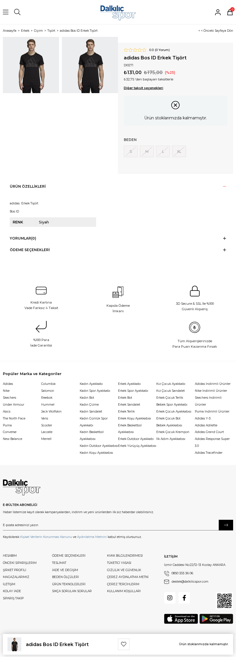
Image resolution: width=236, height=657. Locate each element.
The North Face (14, 418)
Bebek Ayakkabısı (169, 425)
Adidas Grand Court (209, 432)
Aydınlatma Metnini (92, 537)
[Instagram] (170, 598)
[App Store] (181, 619)
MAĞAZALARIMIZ (16, 577)
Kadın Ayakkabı (91, 384)
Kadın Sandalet (91, 411)
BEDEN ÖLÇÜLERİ (65, 577)
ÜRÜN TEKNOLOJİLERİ (68, 584)
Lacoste (46, 432)
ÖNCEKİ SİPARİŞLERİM (20, 563)
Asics (6, 411)
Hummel (47, 404)
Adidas (8, 384)
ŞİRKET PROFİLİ (14, 570)
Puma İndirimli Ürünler (212, 411)
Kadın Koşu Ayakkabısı (96, 453)
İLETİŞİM (9, 584)
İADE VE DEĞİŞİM (65, 570)
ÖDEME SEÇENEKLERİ (68, 556)
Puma (7, 425)
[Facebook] (184, 598)
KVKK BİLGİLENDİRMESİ (125, 556)
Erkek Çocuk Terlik (169, 398)
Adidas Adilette (206, 425)
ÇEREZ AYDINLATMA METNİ (128, 577)
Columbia (48, 384)
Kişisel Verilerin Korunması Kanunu (46, 537)
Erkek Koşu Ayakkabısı (134, 418)
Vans (44, 418)
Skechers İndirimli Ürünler (208, 401)
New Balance (12, 439)
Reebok (46, 398)
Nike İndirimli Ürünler (211, 391)
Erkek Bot (125, 398)
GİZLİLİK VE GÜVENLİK (124, 570)
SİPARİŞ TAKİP (13, 598)
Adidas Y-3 (203, 418)
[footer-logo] (21, 487)
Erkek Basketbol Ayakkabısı (130, 428)
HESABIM (10, 556)
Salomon (47, 391)
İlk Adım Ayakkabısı (170, 439)
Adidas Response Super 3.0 (212, 442)
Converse (9, 432)
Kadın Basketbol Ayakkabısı (92, 435)
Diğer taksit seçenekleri (143, 88)
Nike (6, 391)
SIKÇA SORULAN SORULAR (72, 591)
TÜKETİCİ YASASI (119, 563)
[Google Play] (216, 619)
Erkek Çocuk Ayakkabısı (173, 411)
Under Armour (13, 404)
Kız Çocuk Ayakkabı (170, 384)
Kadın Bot (87, 398)
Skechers (9, 398)
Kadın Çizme (89, 404)
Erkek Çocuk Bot (168, 418)
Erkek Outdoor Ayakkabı (136, 439)
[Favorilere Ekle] (124, 644)
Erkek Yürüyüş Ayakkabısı (137, 446)
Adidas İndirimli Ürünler (213, 384)
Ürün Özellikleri (28, 186)
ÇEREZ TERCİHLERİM (123, 584)
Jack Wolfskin (51, 411)
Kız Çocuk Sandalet (170, 391)
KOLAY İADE (12, 591)
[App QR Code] (224, 600)
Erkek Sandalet (129, 404)
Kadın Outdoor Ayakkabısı (99, 446)
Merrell (46, 439)
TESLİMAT (59, 563)
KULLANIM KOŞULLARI (124, 591)
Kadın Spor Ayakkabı (95, 391)
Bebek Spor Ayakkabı (171, 404)
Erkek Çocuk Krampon (172, 432)
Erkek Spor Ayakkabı (133, 391)
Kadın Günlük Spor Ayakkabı (94, 422)
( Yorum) (162, 50)
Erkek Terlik (126, 411)
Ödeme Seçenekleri (30, 250)
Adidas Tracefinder (208, 453)
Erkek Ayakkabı (129, 384)
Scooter (46, 425)
